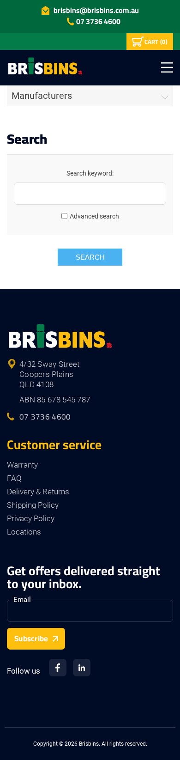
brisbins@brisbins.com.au (96, 10)
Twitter (81, 667)
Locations (24, 531)
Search (90, 257)
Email (22, 600)
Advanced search (94, 216)
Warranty (22, 464)
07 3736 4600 (98, 21)
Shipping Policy (33, 505)
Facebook (57, 667)
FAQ (14, 478)
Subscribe (31, 638)
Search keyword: (90, 173)
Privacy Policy (30, 518)
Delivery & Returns (38, 491)
